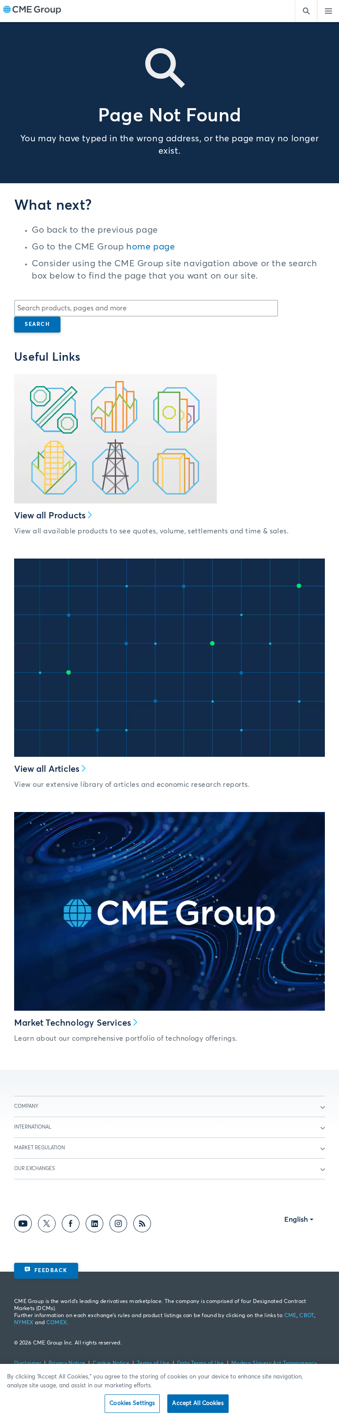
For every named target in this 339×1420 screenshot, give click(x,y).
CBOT (306, 1315)
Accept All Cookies (197, 1403)
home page (150, 246)
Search (37, 324)
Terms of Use (153, 1363)
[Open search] (306, 11)
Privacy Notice (67, 1363)
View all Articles (46, 769)
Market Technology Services (72, 1023)
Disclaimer (27, 1363)
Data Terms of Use (200, 1363)
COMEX (56, 1323)
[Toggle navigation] (328, 11)
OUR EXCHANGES (34, 1168)
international (32, 1127)
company (26, 1106)
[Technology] (169, 911)
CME (290, 1315)
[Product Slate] (115, 438)
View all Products (50, 515)
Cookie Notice (111, 1363)
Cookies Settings (132, 1403)
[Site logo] (32, 11)
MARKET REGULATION (39, 1147)
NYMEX (24, 1323)
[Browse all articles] (169, 658)
